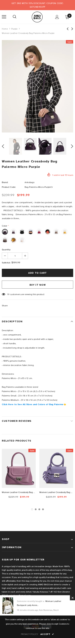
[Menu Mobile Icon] (4, 17)
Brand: (5, 182)
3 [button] (39, 509)
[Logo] (37, 16)
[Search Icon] (14, 17)
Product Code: (9, 187)
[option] (37, 86)
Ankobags (29, 182)
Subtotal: (6, 262)
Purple (14, 29)
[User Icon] (57, 17)
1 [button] (32, 509)
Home (5, 29)
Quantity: (6, 249)
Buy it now (37, 284)
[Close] (72, 597)
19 (8, 294)
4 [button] (43, 509)
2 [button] (36, 509)
